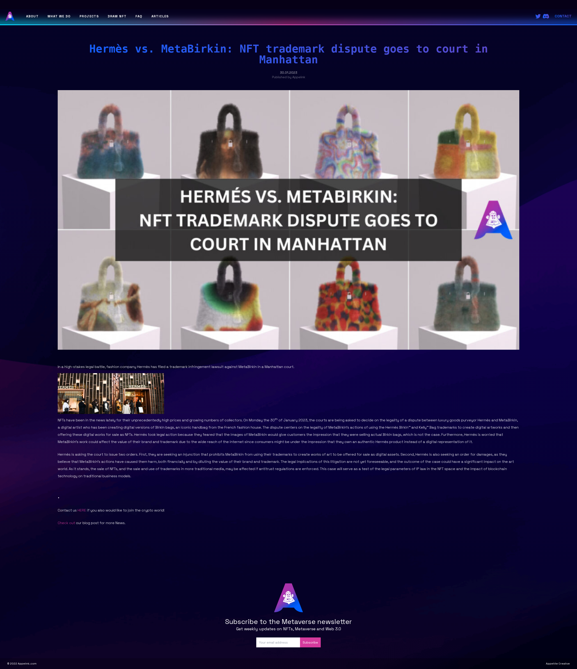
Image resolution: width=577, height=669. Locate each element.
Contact (563, 16)
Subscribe (310, 642)
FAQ (138, 16)
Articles (160, 16)
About (32, 16)
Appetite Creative (558, 663)
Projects (89, 16)
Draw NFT (117, 16)
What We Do (59, 16)
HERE (82, 510)
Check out (66, 523)
